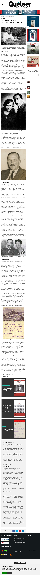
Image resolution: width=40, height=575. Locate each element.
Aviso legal (16, 549)
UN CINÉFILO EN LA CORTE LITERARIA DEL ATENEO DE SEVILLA (34, 83)
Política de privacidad (17, 550)
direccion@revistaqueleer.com (33, 550)
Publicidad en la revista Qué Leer (19, 542)
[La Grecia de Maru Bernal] (28, 87)
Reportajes (3, 18)
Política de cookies (17, 551)
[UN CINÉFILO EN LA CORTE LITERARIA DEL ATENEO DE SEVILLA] (28, 82)
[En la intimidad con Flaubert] (28, 96)
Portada (2, 16)
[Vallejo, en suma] (28, 92)
